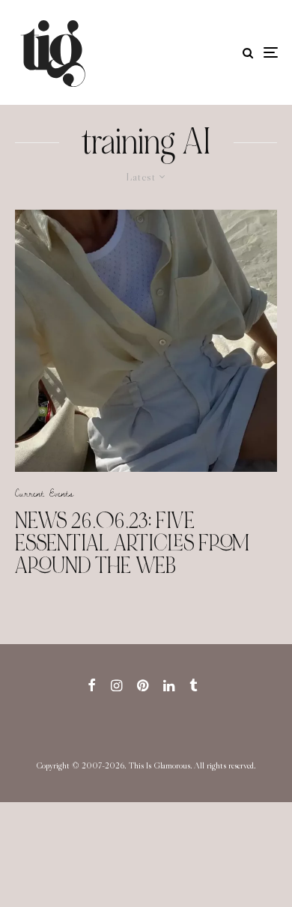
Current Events (44, 493)
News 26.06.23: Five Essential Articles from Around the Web (132, 543)
